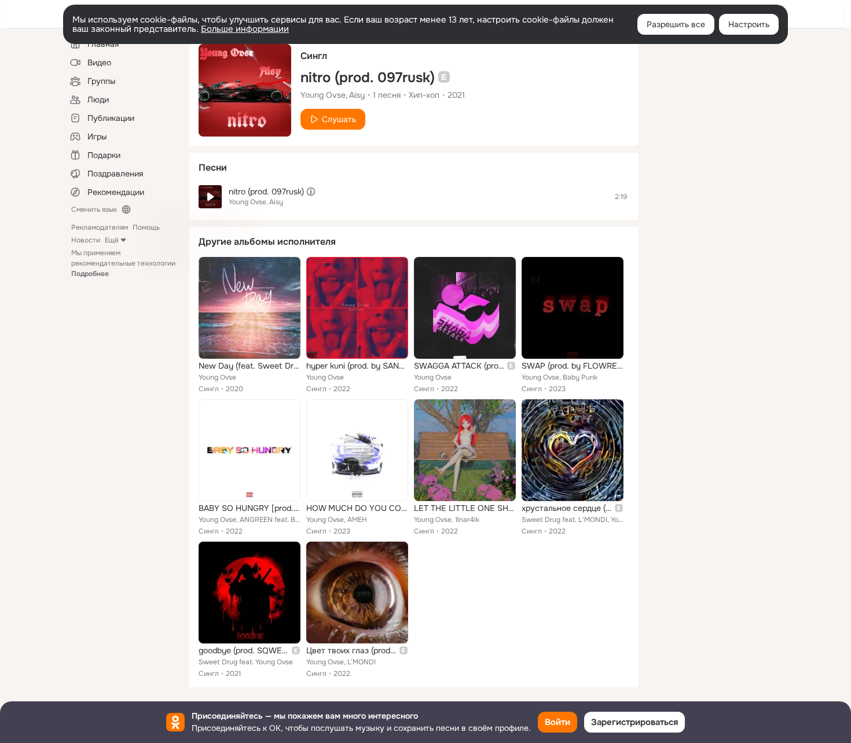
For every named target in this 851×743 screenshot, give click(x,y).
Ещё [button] (112, 240)
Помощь (146, 227)
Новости (85, 240)
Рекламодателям (99, 227)
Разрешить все (676, 24)
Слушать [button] (339, 119)
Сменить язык (94, 209)
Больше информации (245, 29)
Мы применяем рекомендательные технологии (123, 263)
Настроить (748, 24)
